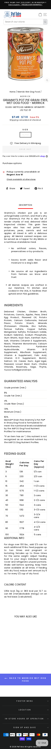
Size (25, 130)
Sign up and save (24, 727)
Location (25, 710)
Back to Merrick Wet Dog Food (27, 679)
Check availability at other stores (21, 179)
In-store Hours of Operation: (25, 719)
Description (25, 205)
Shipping (14, 120)
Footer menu (24, 701)
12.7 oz (25, 134)
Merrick (25, 96)
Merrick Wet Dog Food (29, 91)
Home (12, 91)
